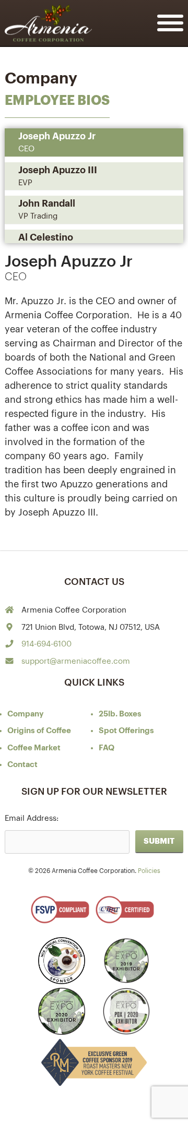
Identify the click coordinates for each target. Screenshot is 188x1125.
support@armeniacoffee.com (75, 661)
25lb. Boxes (120, 714)
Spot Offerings (126, 731)
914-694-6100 (46, 644)
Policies (149, 871)
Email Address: (31, 818)
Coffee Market (34, 748)
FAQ (106, 748)
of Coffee (39, 731)
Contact (22, 765)
